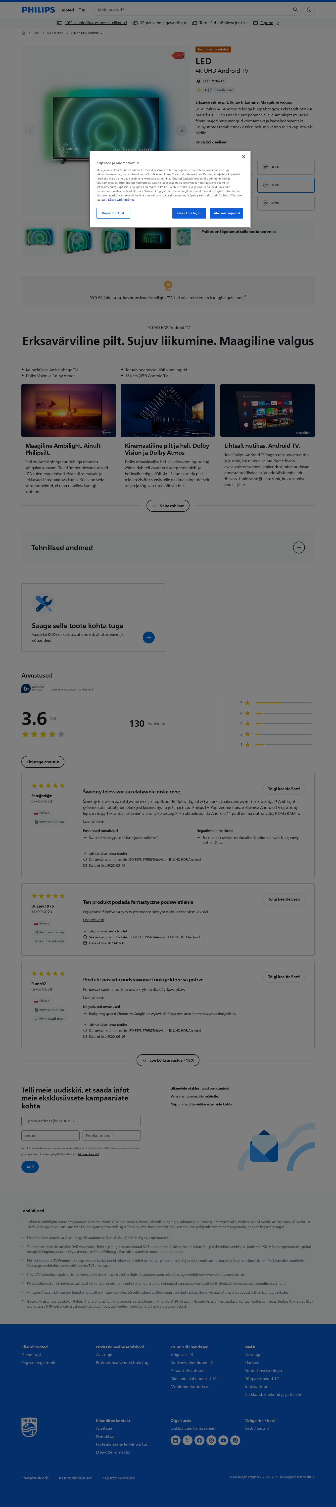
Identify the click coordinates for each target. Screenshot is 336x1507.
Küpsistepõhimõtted (121, 199)
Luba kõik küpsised (226, 213)
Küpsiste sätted (113, 213)
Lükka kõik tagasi (189, 213)
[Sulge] (243, 156)
